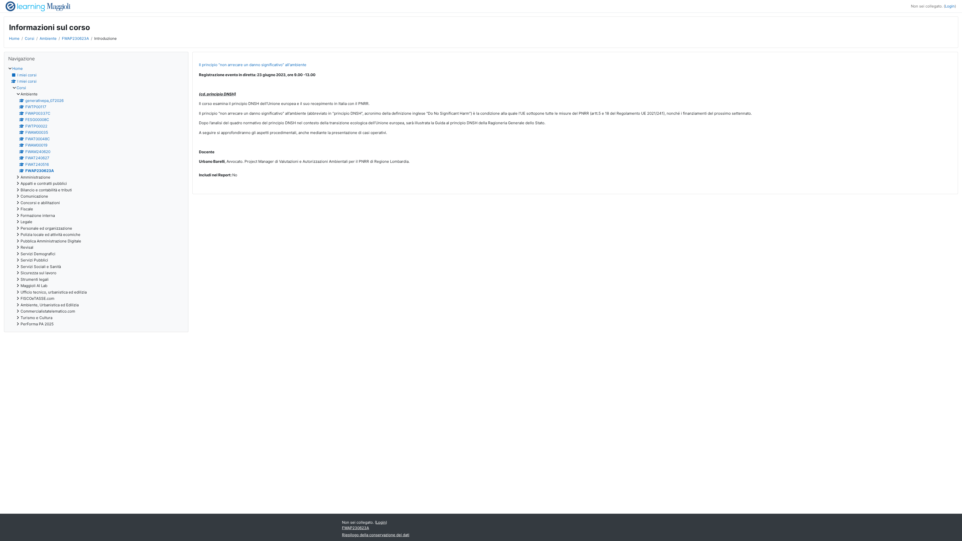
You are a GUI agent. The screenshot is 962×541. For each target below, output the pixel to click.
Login (950, 6)
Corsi (29, 38)
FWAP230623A (75, 38)
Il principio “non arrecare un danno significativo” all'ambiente (252, 64)
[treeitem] (96, 196)
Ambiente (48, 38)
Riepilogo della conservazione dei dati (375, 534)
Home (14, 38)
